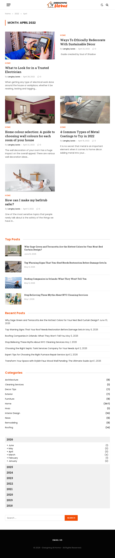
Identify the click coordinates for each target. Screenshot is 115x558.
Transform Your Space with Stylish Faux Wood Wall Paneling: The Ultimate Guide (47, 360)
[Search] (106, 4)
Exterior (9, 394)
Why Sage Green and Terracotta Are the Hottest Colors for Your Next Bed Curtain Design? (63, 248)
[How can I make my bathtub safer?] (30, 178)
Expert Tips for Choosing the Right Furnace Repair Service (35, 354)
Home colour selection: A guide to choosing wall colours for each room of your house (30, 136)
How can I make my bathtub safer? (26, 202)
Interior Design (12, 413)
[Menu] (8, 4)
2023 (10, 478)
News (7, 417)
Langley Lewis (14, 76)
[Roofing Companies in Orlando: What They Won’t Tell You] (13, 282)
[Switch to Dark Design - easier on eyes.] (102, 5)
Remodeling (11, 422)
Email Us (57, 540)
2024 (10, 472)
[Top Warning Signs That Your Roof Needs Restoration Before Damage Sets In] (13, 266)
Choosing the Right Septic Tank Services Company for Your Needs (39, 348)
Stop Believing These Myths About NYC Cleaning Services (56, 295)
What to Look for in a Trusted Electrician (27, 70)
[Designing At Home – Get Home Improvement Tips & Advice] (57, 5)
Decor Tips (10, 389)
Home (7, 63)
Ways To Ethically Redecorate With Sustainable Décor (82, 42)
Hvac (7, 408)
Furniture (9, 398)
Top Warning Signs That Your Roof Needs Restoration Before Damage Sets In (65, 262)
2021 (10, 489)
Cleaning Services (14, 384)
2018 (10, 505)
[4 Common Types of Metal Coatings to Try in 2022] (85, 110)
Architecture (11, 379)
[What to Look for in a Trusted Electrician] (30, 45)
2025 (10, 467)
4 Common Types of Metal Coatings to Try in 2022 (79, 134)
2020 (10, 494)
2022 (10, 483)
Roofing (9, 427)
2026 (10, 439)
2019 (10, 500)
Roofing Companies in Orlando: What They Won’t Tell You (55, 278)
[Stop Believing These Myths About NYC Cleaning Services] (13, 299)
